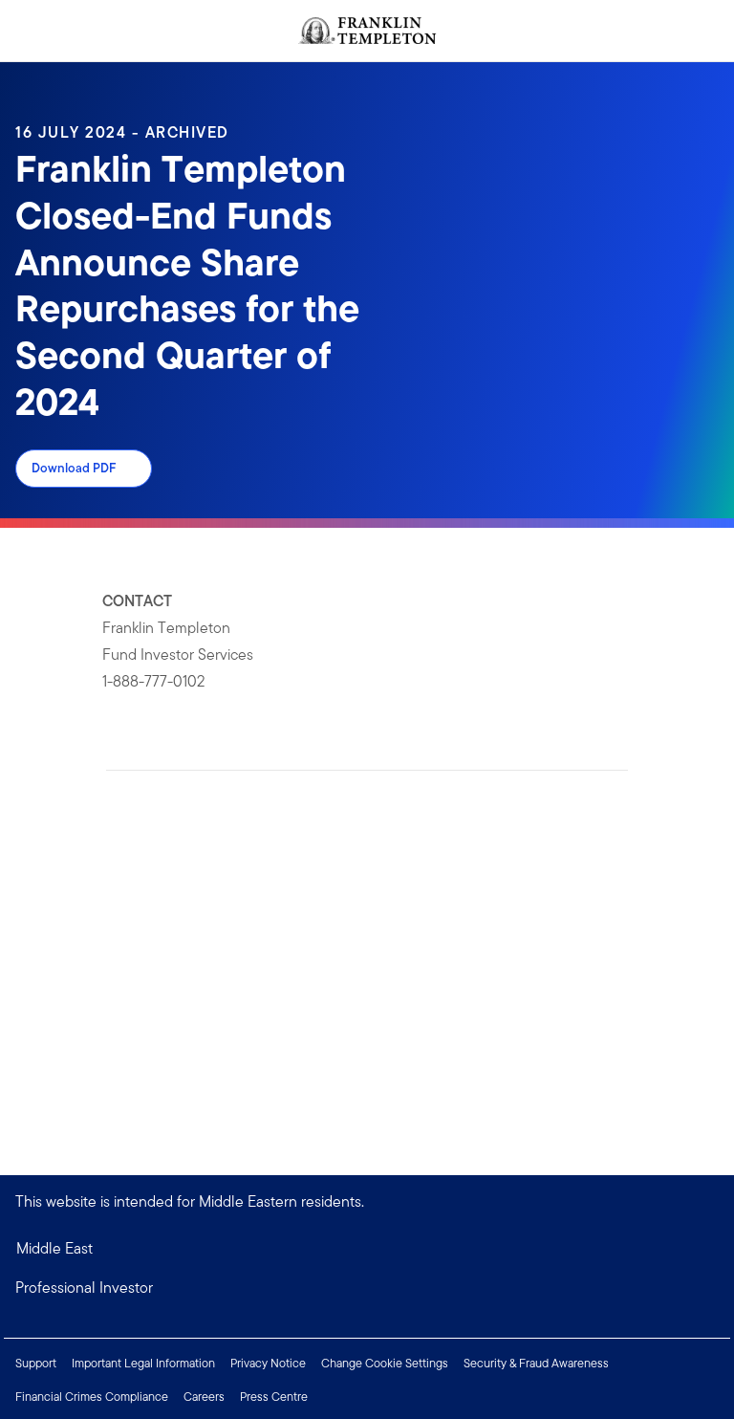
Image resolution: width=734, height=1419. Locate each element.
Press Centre (274, 1396)
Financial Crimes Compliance (91, 1396)
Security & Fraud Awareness (536, 1363)
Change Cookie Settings (384, 1363)
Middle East (54, 1248)
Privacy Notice (268, 1363)
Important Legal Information (143, 1363)
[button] (367, 1288)
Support (35, 1363)
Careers (204, 1396)
